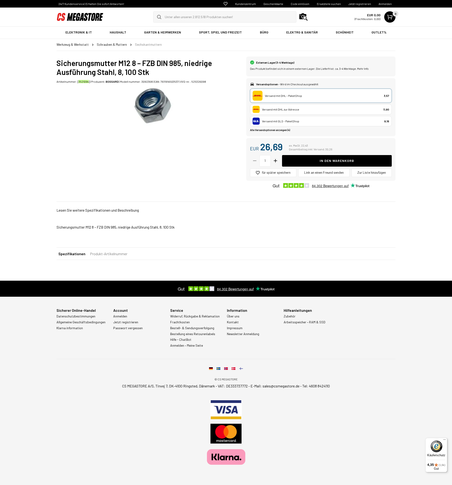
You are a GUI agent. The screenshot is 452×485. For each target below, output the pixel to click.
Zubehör (289, 316)
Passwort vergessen (128, 328)
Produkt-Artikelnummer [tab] (108, 253)
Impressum (234, 328)
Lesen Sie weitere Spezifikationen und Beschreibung (97, 210)
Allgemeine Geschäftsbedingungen (80, 322)
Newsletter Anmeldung (243, 334)
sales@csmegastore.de (280, 386)
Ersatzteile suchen (329, 3)
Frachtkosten (180, 322)
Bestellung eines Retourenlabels (192, 334)
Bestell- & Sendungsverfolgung (192, 328)
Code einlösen (300, 3)
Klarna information (69, 328)
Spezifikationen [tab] (71, 253)
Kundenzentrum (245, 3)
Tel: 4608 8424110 (316, 386)
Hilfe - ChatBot (180, 339)
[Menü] (444, 441)
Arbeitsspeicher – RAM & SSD (304, 322)
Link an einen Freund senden (324, 172)
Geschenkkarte (273, 3)
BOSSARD (112, 81)
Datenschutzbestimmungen (75, 316)
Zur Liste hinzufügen (371, 172)
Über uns (233, 316)
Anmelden (385, 3)
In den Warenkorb (337, 161)
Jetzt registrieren (359, 3)
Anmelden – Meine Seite (186, 345)
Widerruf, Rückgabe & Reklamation (195, 316)
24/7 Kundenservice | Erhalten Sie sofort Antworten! (91, 3)
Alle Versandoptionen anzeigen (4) (270, 130)
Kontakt (233, 322)
